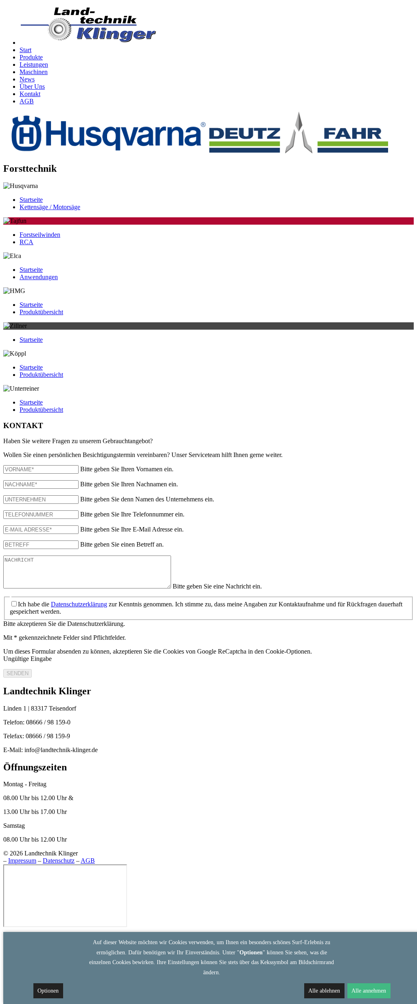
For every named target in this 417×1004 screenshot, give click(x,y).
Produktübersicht (41, 311)
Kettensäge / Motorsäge (50, 206)
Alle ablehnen (324, 991)
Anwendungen (39, 276)
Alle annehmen (368, 991)
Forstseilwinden (40, 234)
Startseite (31, 199)
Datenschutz (59, 860)
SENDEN (18, 673)
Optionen (48, 991)
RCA (26, 241)
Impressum (22, 860)
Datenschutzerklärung (79, 604)
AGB (88, 860)
